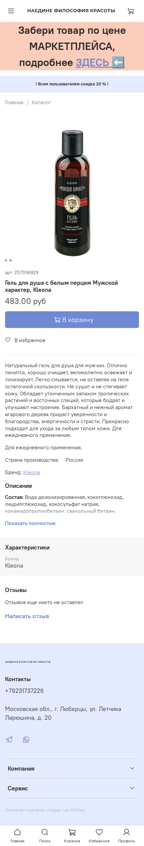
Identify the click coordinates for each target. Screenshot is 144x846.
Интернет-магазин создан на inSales (45, 810)
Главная (14, 102)
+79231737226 (24, 691)
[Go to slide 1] (6, 260)
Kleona (31, 472)
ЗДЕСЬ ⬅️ (100, 62)
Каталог (41, 102)
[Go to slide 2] (11, 260)
